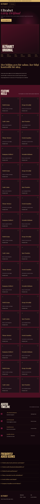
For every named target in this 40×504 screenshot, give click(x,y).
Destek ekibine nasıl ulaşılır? (9, 479)
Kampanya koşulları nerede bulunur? (11, 483)
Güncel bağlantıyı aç (6, 20)
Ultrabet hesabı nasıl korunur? (10, 471)
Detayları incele (5, 110)
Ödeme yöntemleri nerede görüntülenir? (12, 475)
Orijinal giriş (12, 4)
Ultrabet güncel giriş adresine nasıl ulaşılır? (13, 463)
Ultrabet (4, 4)
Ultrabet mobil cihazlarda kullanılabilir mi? (13, 467)
